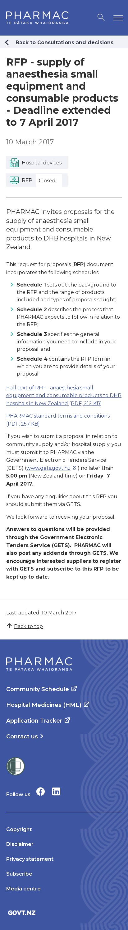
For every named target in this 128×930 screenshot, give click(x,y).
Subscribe (19, 874)
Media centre (23, 889)
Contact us (22, 736)
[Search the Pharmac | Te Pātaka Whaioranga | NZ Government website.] (101, 18)
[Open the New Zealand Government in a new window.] (64, 912)
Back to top (28, 626)
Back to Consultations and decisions (64, 42)
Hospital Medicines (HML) (43, 705)
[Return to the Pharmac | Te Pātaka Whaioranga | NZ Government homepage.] (37, 18)
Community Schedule (37, 689)
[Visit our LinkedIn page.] (56, 791)
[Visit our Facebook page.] (40, 791)
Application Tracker (34, 720)
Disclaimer (20, 844)
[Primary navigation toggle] (117, 18)
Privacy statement (29, 859)
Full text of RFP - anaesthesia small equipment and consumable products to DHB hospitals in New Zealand (63, 395)
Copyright (19, 829)
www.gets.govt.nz (48, 468)
